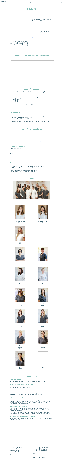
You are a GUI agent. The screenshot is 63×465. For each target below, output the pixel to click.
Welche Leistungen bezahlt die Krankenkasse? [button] (19, 406)
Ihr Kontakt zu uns (34, 2)
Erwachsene (46, 2)
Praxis (24, 2)
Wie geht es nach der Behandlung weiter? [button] (18, 397)
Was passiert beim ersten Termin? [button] (16, 390)
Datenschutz (39, 455)
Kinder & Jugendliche (40, 2)
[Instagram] (43, 457)
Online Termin (57, 2)
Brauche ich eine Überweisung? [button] (16, 379)
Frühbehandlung (28, 2)
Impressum (34, 455)
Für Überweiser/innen (52, 2)
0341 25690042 (14, 454)
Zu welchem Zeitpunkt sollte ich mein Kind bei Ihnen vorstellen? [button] (22, 384)
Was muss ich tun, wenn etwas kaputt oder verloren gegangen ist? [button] (22, 416)
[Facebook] (35, 457)
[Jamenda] (39, 457)
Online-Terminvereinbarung (31, 425)
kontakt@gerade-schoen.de (17, 455)
